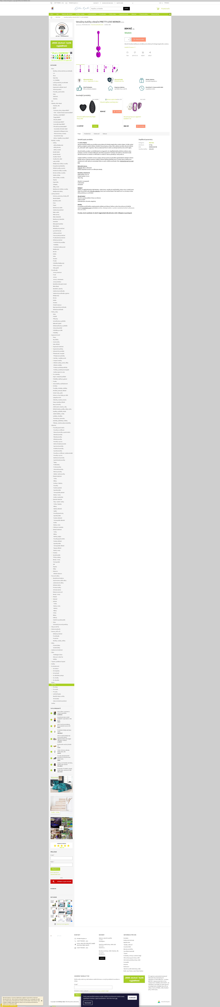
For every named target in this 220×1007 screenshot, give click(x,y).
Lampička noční (57, 397)
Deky (54, 94)
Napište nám (120, 3)
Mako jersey (56, 214)
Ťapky (55, 462)
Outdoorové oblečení (56, 650)
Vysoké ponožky (58, 451)
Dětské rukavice (58, 574)
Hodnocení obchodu (107, 3)
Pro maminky (56, 374)
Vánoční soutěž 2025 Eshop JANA (132, 969)
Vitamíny (55, 99)
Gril (52, 101)
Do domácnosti (55, 666)
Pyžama (55, 553)
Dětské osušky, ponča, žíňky (61, 363)
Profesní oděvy (57, 587)
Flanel (54, 205)
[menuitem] (52, 14)
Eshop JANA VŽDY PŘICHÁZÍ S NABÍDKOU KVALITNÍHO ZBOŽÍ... (86, 944)
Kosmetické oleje (58, 136)
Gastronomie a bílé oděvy (59, 580)
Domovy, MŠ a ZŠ (55, 631)
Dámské (55, 599)
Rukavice (55, 571)
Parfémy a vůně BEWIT (59, 115)
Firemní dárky (56, 645)
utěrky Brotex (57, 147)
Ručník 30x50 (56, 152)
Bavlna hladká (56, 198)
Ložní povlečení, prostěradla (60, 82)
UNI (54, 564)
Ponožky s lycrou (58, 442)
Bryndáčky (56, 340)
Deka (54, 314)
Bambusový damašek (58, 219)
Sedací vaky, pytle (58, 393)
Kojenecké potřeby (58, 349)
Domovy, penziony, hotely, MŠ (61, 196)
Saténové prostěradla (58, 291)
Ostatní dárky (56, 648)
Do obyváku (56, 680)
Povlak (55, 261)
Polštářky (56, 245)
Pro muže (55, 689)
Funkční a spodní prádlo (59, 620)
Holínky (55, 659)
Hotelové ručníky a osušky (60, 170)
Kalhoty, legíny (57, 536)
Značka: (107, 25)
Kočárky (55, 386)
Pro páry (55, 692)
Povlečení (55, 638)
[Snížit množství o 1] (130, 40)
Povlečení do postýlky (59, 242)
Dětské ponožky (58, 439)
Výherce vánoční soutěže (105, 938)
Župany (55, 180)
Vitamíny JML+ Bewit (56, 103)
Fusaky (55, 381)
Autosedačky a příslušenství (60, 384)
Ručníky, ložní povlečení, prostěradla (62, 71)
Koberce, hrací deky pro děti (60, 395)
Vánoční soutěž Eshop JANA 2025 (107, 944)
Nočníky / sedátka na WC (60, 358)
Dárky (52, 643)
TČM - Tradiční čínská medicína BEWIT (63, 113)
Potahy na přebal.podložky (60, 367)
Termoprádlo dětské (59, 546)
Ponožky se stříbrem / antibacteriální (63, 453)
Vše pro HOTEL (55, 627)
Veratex (55, 259)
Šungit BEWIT (57, 117)
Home (52, 682)
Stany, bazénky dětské (59, 402)
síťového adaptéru (95, 191)
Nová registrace (54, 872)
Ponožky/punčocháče (58, 428)
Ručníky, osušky (57, 85)
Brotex (55, 252)
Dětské (55, 601)
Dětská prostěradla (58, 309)
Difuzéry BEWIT (57, 120)
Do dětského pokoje (58, 675)
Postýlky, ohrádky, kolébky (60, 388)
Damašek (55, 221)
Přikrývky (55, 319)
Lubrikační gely (57, 694)
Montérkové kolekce (58, 578)
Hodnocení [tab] (96, 134)
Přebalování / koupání (58, 353)
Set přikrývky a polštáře (59, 321)
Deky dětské (56, 344)
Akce (52, 69)
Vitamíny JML (56, 106)
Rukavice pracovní (57, 592)
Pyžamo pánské (58, 488)
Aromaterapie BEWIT (59, 122)
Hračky (53, 664)
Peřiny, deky (54, 312)
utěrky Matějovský (58, 145)
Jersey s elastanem (58, 279)
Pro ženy (55, 687)
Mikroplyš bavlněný (58, 224)
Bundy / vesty (57, 495)
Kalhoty (55, 608)
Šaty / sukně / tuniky (59, 502)
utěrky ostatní (57, 150)
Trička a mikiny (57, 557)
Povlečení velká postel (59, 247)
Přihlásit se (55, 869)
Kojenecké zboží (55, 335)
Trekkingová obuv (57, 655)
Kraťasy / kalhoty (58, 483)
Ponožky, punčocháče (58, 92)
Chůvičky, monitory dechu (59, 400)
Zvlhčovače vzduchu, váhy (60, 407)
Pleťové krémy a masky (60, 133)
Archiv (102, 958)
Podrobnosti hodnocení (97, 25)
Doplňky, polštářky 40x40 (59, 411)
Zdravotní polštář (57, 328)
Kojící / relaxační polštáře (59, 377)
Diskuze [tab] (105, 134)
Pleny (54, 337)
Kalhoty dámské (58, 509)
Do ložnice (55, 668)
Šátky (54, 569)
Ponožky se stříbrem (59, 430)
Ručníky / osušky (55, 140)
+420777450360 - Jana (82, 948)
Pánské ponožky (58, 437)
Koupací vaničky (58, 360)
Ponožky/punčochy (58, 513)
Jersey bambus (57, 282)
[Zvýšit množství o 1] (130, 38)
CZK (160, 3)
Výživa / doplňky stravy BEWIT (61, 138)
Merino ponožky (58, 472)
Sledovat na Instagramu (63, 924)
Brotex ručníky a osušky (59, 173)
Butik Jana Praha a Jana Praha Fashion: (133, 971)
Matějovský (56, 249)
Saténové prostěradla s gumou (61, 293)
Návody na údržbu (128, 949)
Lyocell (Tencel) (57, 231)
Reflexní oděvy (57, 585)
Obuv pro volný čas (58, 657)
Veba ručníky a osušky (58, 177)
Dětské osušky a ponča (59, 168)
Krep (54, 203)
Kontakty (96, 3)
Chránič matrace (57, 305)
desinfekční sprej (86, 208)
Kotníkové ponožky (59, 448)
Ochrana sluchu (57, 590)
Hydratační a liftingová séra (61, 131)
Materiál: (80, 168)
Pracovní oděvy (55, 576)
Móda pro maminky (58, 527)
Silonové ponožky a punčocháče (62, 432)
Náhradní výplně (57, 323)
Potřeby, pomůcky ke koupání (61, 370)
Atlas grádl (56, 268)
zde (116, 998)
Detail (95, 126)
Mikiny (55, 481)
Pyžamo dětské (58, 541)
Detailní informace (129, 47)
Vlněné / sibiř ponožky (59, 474)
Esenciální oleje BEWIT (59, 124)
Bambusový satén (57, 208)
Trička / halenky (58, 504)
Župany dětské (57, 548)
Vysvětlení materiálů (129, 951)
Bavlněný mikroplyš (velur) (60, 284)
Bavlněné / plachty (58, 289)
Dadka (54, 254)
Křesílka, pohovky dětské (59, 391)
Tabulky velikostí (128, 945)
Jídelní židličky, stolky (58, 414)
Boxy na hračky (57, 404)
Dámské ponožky (58, 435)
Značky (53, 703)
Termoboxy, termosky (59, 418)
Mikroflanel (56, 226)
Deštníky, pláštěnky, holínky (60, 421)
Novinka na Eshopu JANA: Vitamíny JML (109, 951)
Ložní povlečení (55, 194)
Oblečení (55, 96)
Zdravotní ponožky (58, 469)
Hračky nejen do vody (59, 372)
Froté (54, 275)
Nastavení (88, 1003)
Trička (55, 479)
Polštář (55, 316)
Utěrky (55, 143)
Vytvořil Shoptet (165, 1002)
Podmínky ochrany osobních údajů (132, 956)
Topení (125, 953)
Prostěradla (54, 270)
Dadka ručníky (56, 175)
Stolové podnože (55, 629)
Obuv (54, 622)
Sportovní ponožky (58, 446)
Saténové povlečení (58, 210)
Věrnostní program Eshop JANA (132, 958)
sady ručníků (56, 161)
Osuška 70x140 (57, 157)
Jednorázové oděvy (58, 583)
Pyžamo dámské (58, 518)
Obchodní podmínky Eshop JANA (132, 960)
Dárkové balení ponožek (60, 444)
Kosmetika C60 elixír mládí (60, 129)
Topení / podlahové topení (58, 661)
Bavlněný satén (57, 201)
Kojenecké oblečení (58, 347)
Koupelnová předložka (59, 166)
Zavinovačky (56, 342)
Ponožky (56, 486)
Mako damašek (57, 217)
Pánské (55, 597)
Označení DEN (127, 947)
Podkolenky (57, 465)
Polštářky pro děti (57, 330)
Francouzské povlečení (59, 235)
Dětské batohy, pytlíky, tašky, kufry (62, 409)
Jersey (55, 277)
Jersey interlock (57, 272)
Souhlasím (132, 998)
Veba (54, 256)
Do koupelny (56, 671)
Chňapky (55, 184)
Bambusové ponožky (59, 458)
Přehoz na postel (57, 265)
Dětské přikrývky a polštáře (60, 326)
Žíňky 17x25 (56, 187)
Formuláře (126, 962)
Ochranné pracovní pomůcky (60, 624)
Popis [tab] (79, 134)
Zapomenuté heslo (55, 874)
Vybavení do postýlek (58, 351)
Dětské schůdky (58, 365)
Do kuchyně (56, 673)
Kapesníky (55, 182)
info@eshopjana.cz (82, 938)
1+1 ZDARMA (56, 80)
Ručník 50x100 (56, 154)
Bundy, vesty (57, 525)
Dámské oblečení (57, 499)
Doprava (126, 964)
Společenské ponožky (59, 460)
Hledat (126, 9)
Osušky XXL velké (57, 159)
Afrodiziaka (56, 699)
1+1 (54, 73)
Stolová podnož (57, 89)
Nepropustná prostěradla (59, 307)
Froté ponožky (57, 467)
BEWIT (54, 108)
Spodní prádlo (57, 490)
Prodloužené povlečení (59, 238)
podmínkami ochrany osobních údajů (99, 991)
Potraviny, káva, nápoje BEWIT (61, 110)
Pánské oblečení (57, 476)
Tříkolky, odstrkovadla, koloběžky (62, 423)
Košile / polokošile (58, 497)
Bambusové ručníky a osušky (60, 189)
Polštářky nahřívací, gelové (60, 379)
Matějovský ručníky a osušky (60, 164)
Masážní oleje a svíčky (58, 696)
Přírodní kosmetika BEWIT (60, 126)
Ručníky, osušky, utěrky (59, 641)
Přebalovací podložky (59, 356)
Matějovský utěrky (58, 191)
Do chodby (56, 678)
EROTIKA (53, 685)
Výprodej (55, 78)
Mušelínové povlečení (58, 228)
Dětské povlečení (57, 240)
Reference (126, 967)
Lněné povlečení (57, 233)
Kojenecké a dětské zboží (60, 87)
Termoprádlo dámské (59, 520)
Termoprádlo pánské (59, 492)
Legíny (55, 511)
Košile (55, 523)
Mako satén (56, 212)
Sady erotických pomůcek (60, 701)
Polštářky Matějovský (58, 263)
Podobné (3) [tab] (87, 134)
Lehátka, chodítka (57, 416)
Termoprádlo (56, 562)
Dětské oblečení (57, 530)
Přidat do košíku (140, 39)
